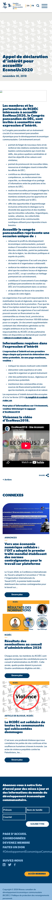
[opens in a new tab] (26, 518)
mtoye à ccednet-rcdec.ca (17, 338)
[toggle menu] (44, 5)
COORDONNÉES (14, 838)
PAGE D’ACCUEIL (14, 834)
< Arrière (7, 480)
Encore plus (17, 595)
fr (33, 6)
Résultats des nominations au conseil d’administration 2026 (23, 645)
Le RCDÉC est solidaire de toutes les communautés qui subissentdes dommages (25, 727)
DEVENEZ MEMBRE (16, 842)
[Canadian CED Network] (13, 6)
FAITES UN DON (14, 847)
